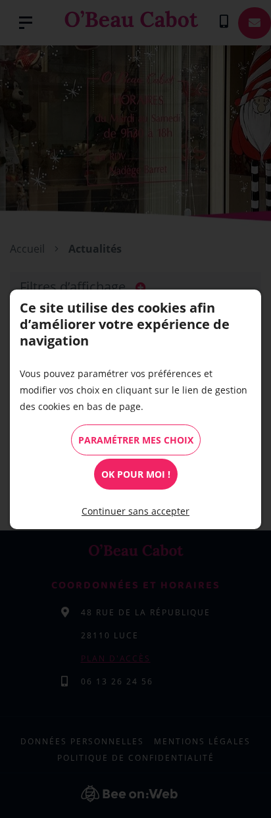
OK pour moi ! (135, 474)
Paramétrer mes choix (135, 440)
